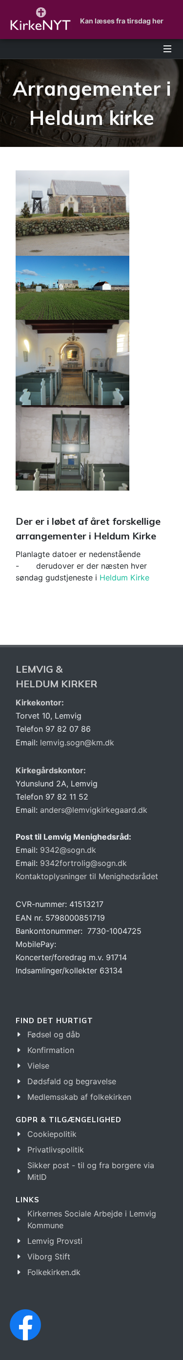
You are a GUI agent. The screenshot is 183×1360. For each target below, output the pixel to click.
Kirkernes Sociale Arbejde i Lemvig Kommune (91, 1219)
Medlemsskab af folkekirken (79, 1097)
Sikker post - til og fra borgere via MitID (90, 1171)
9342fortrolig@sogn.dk (83, 863)
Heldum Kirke (124, 577)
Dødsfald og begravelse (71, 1081)
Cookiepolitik (52, 1134)
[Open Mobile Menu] (167, 49)
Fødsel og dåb (53, 1034)
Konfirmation (50, 1050)
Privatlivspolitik (55, 1149)
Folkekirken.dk (54, 1272)
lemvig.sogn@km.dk (77, 742)
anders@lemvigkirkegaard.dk (92, 810)
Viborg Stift (48, 1256)
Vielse (38, 1066)
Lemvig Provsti (54, 1241)
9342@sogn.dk (68, 850)
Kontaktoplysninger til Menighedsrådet (87, 876)
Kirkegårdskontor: (51, 770)
